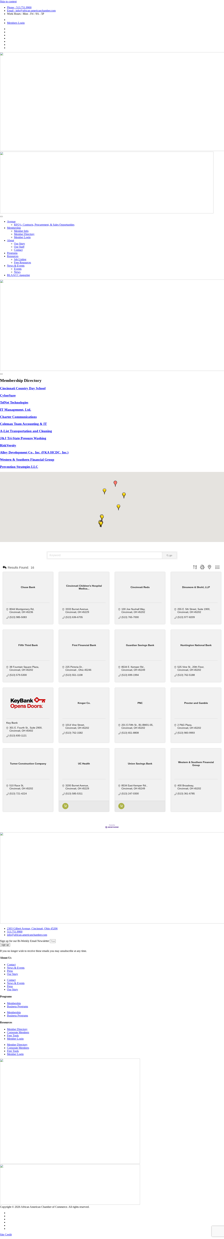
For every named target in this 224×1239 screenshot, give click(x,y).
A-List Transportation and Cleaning (26, 431)
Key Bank (12, 722)
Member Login (22, 237)
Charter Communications (18, 417)
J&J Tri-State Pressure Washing (23, 438)
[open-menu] (1, 216)
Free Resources (22, 262)
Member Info (21, 230)
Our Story (19, 243)
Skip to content (8, 1)
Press (10, 970)
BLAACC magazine (18, 275)
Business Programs (17, 1006)
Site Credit (6, 1234)
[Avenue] (65, 808)
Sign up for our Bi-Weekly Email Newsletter (25, 940)
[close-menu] (1, 374)
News (17, 271)
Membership (14, 227)
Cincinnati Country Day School (23, 388)
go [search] (170, 555)
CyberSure (8, 395)
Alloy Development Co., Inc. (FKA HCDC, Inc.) (34, 452)
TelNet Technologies (14, 402)
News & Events (15, 265)
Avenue (11, 221)
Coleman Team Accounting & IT (23, 424)
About (10, 240)
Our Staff (19, 246)
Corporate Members (18, 1032)
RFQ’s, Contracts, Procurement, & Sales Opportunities (44, 224)
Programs (12, 253)
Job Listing (20, 259)
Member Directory (24, 234)
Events (18, 268)
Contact (18, 249)
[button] (102, 518)
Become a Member (17, 19)
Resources (12, 256)
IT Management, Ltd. (15, 409)
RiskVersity (8, 445)
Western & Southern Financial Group (27, 459)
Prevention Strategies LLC (19, 467)
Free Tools (13, 1035)
